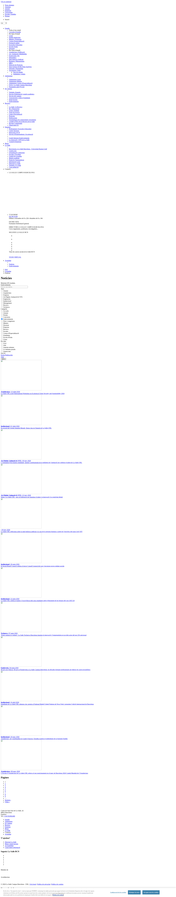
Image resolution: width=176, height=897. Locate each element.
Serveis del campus (15, 96)
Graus (11, 36)
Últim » (7, 802)
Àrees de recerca (14, 112)
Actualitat (8, 260)
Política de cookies (57, 884)
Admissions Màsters (15, 81)
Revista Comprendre (15, 123)
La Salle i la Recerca (15, 107)
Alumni (7, 9)
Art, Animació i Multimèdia (18, 54)
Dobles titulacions (14, 37)
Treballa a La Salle (15, 165)
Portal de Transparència (16, 160)
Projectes (12, 116)
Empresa (7, 127)
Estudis (7, 28)
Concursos (6, 317)
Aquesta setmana (8, 347)
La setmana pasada (9, 349)
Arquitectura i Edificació (17, 52)
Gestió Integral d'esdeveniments (19, 138)
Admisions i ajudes (19, 74)
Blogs (7, 143)
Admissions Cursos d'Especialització (20, 83)
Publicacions (13, 118)
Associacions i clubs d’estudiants (19, 98)
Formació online (14, 43)
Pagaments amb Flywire (16, 87)
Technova (6, 307)
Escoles (5, 331)
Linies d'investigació (15, 114)
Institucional (7, 301)
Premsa (7, 16)
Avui (4, 343)
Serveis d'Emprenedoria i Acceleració (21, 134)
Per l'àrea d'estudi (14, 50)
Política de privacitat (43, 884)
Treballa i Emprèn (14, 92)
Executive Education (15, 45)
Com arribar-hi (13, 167)
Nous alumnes (9, 5)
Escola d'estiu (13, 47)
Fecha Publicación (7, 355)
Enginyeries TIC (14, 56)
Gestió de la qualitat (15, 156)
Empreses (8, 10)
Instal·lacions (13, 100)
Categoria (4, 309)
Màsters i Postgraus (15, 39)
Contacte (8, 169)
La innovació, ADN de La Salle (19, 140)
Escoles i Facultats (15, 154)
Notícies (11, 264)
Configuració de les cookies (118, 892)
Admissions (8, 76)
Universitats (9, 12)
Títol (2, 357)
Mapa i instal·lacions (11, 844)
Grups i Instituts (14, 110)
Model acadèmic (14, 158)
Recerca (7, 103)
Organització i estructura (17, 152)
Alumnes (8, 7)
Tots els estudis (18, 72)
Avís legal (33, 884)
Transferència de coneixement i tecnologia (22, 120)
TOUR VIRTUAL (15, 257)
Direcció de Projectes (16, 65)
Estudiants (6, 335)
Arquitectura (7, 293)
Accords (6, 311)
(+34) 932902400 (9, 816)
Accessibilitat (9, 846)
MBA (11, 63)
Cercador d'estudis (15, 32)
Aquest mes (7, 351)
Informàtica (12, 57)
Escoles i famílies (10, 14)
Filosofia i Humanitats (16, 68)
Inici (6, 269)
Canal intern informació (12, 847)
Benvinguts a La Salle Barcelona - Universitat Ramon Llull (28, 149)
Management (7, 303)
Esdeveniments (14, 101)
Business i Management (16, 61)
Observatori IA (14, 125)
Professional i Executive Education (20, 129)
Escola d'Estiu (7, 337)
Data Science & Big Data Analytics (20, 67)
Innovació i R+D (14, 132)
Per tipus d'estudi (14, 34)
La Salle (7, 145)
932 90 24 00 (13, 216)
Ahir (4, 345)
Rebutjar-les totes (134, 892)
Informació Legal (14, 162)
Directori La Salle (14, 163)
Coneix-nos (12, 151)
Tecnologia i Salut (15, 70)
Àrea (2, 289)
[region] (88, 892)
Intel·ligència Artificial (16, 59)
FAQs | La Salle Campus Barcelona (20, 85)
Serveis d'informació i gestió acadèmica (21, 94)
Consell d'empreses (15, 142)
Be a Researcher (14, 109)
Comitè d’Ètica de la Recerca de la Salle (22, 121)
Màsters (5, 323)
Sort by (3, 353)
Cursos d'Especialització (11, 333)
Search (7, 19)
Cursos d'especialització (16, 41)
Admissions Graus (15, 79)
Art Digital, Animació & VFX (13, 297)
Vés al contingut (6, 2)
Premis (5, 315)
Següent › (8, 800)
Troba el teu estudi (15, 30)
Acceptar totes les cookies (151, 892)
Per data (3, 341)
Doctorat (12, 48)
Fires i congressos (9, 321)
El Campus (8, 89)
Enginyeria (6, 299)
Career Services (14, 131)
